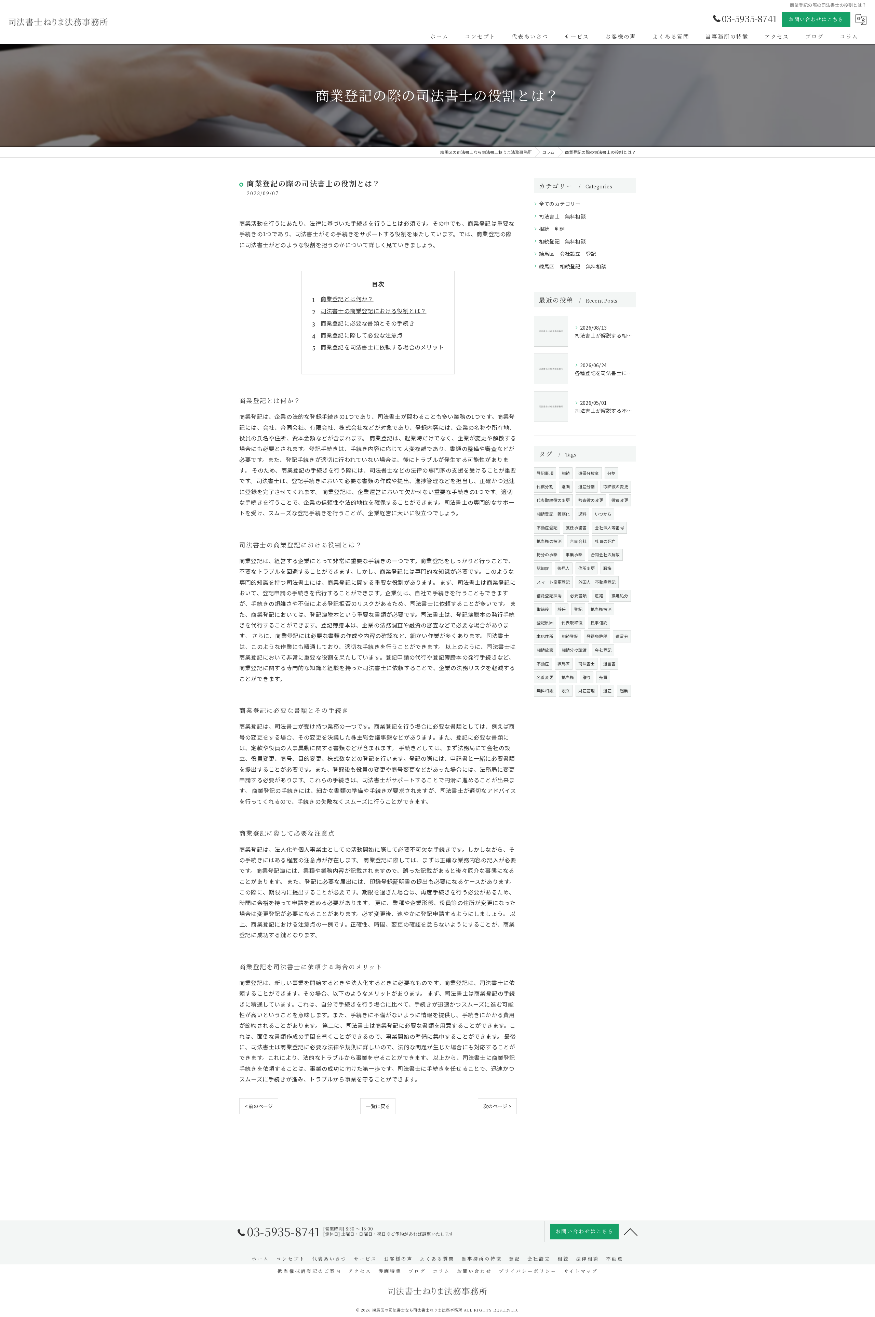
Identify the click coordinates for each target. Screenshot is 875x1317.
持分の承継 (547, 554)
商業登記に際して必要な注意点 (362, 335)
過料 (582, 514)
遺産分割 (586, 486)
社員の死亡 (605, 541)
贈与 (586, 677)
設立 (566, 690)
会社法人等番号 (609, 527)
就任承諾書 (576, 527)
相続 (566, 473)
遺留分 (622, 636)
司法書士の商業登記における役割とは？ (374, 311)
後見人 (563, 568)
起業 (624, 690)
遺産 (607, 690)
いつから (603, 514)
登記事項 (545, 473)
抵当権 (568, 677)
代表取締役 (572, 622)
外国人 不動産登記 (597, 582)
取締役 (543, 609)
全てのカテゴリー (560, 203)
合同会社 (578, 541)
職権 (607, 568)
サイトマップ (581, 1270)
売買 (603, 677)
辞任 (561, 609)
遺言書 (609, 663)
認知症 (543, 568)
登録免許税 (597, 636)
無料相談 (545, 690)
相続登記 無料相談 (562, 241)
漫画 (566, 486)
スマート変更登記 (553, 582)
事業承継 (574, 554)
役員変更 (619, 500)
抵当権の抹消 (549, 541)
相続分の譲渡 (574, 650)
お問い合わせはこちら (816, 19)
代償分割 (545, 486)
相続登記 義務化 (553, 514)
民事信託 (599, 622)
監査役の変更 (590, 500)
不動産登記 (547, 527)
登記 (578, 609)
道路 (599, 595)
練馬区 (563, 663)
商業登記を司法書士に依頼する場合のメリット (382, 347)
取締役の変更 (615, 486)
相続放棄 (545, 650)
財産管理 (586, 690)
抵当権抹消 (601, 609)
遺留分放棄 (588, 473)
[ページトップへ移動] (630, 1231)
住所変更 (586, 568)
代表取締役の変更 (553, 500)
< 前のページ (259, 1106)
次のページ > (497, 1106)
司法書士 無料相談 (562, 216)
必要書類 (578, 595)
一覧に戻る (378, 1106)
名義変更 (545, 677)
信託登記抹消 (549, 595)
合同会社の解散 (605, 554)
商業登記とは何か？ (347, 299)
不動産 (543, 663)
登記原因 (545, 622)
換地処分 (619, 595)
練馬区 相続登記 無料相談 (573, 266)
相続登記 (570, 636)
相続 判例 (552, 228)
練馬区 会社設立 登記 (567, 253)
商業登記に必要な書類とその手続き (368, 323)
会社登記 (603, 650)
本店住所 (545, 636)
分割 (611, 473)
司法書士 (586, 663)
